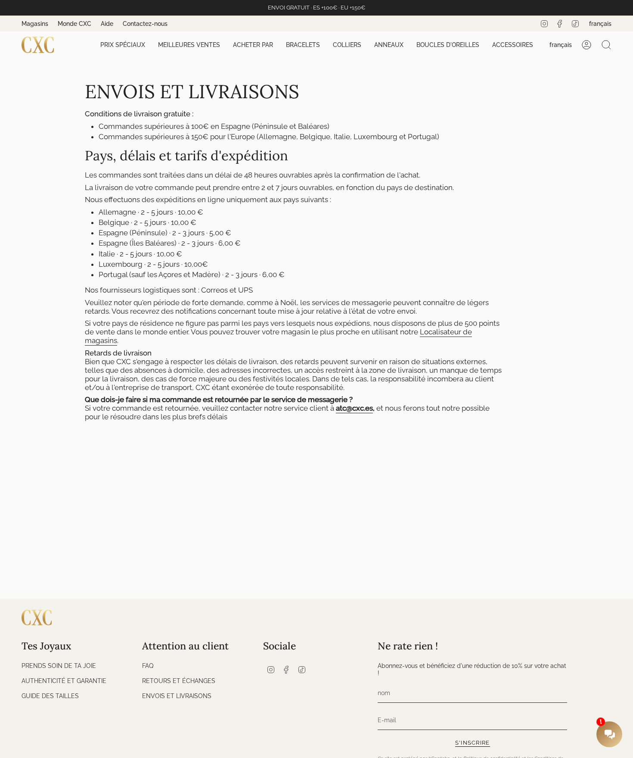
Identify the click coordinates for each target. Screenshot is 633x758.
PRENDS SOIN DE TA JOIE (59, 665)
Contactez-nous (145, 23)
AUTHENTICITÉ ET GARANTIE (64, 680)
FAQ (147, 665)
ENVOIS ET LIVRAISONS (176, 695)
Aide (107, 23)
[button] (123, 45)
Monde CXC (74, 23)
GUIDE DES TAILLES (50, 695)
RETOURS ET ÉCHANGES (178, 680)
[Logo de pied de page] (37, 617)
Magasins (35, 23)
